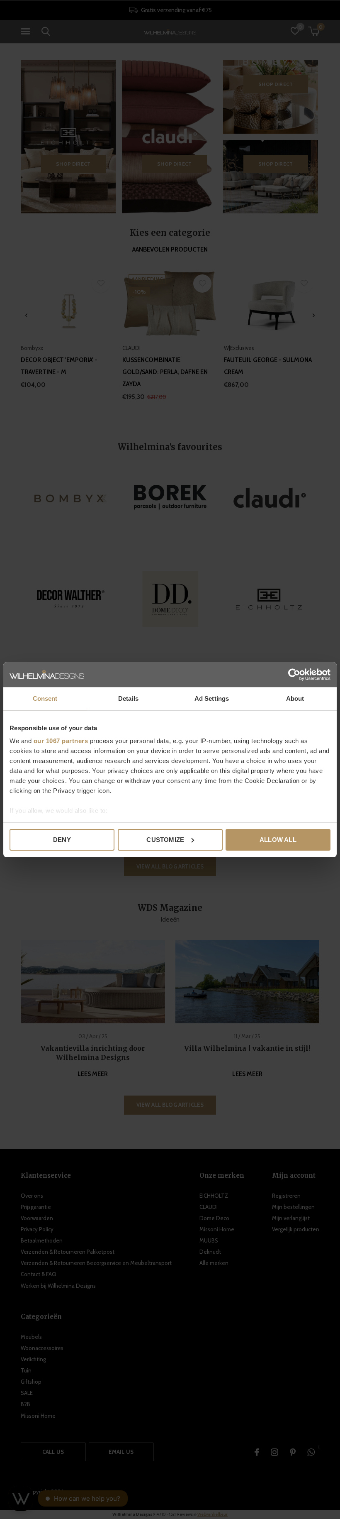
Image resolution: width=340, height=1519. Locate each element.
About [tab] (295, 698)
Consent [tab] (45, 698)
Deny (62, 839)
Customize (165, 839)
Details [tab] (128, 698)
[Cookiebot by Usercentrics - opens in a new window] (294, 674)
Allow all (278, 839)
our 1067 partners (61, 740)
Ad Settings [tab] (211, 698)
